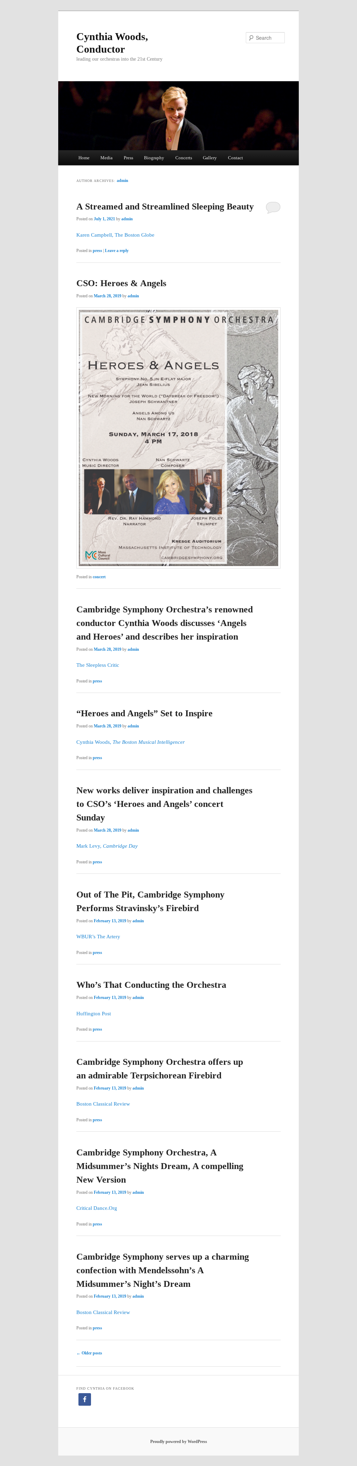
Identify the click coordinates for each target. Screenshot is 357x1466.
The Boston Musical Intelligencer (149, 742)
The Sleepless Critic (97, 665)
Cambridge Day (120, 846)
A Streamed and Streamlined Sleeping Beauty (165, 206)
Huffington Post (93, 1013)
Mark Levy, (89, 846)
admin (122, 180)
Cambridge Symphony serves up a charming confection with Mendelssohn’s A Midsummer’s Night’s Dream (162, 1270)
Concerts (183, 157)
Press (128, 157)
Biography (154, 157)
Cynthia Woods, (94, 742)
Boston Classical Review (103, 1104)
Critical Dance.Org (96, 1208)
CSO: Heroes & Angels (121, 283)
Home (84, 157)
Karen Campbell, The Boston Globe (115, 235)
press (97, 250)
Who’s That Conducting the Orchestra (151, 985)
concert (99, 576)
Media (106, 157)
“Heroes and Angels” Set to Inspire (144, 713)
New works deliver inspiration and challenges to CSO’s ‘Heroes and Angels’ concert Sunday (164, 804)
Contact (235, 157)
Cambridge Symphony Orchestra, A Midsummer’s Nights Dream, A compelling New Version (159, 1166)
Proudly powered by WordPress (178, 1441)
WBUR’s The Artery (98, 936)
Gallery (210, 157)
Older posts (89, 1353)
